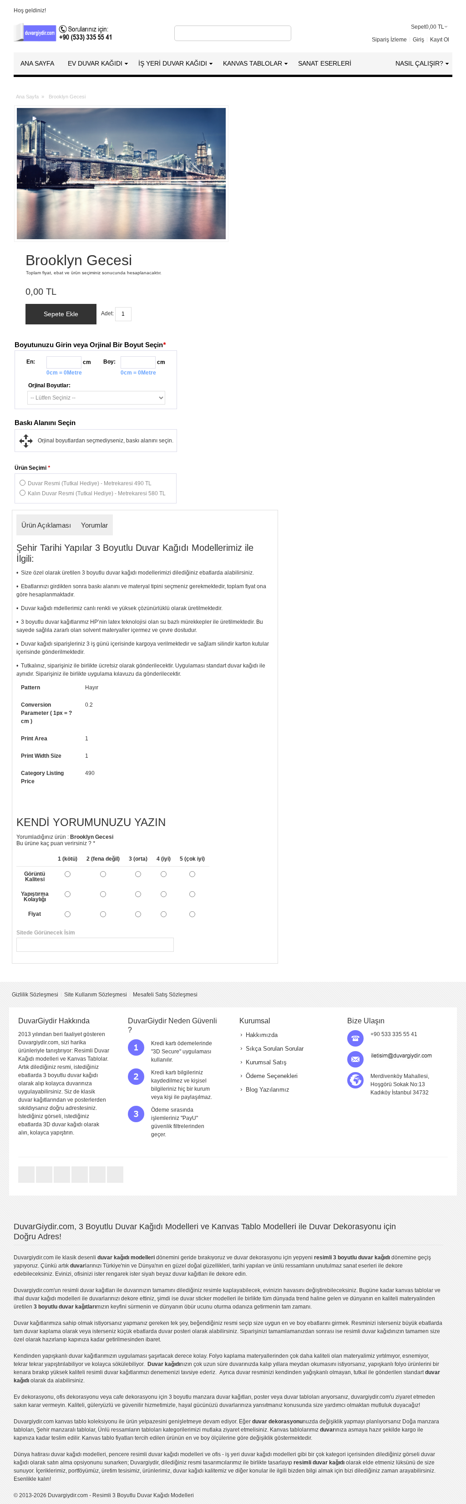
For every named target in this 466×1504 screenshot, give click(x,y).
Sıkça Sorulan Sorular (275, 1048)
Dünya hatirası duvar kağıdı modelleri (60, 1454)
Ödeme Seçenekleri (272, 1076)
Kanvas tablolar (289, 1430)
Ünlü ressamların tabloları (130, 1430)
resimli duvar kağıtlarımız (117, 1372)
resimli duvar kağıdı (368, 1331)
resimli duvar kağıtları (88, 1290)
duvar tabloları (301, 1397)
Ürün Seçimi (32, 468)
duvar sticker (196, 1298)
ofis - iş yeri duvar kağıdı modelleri (254, 1454)
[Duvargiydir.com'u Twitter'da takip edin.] (27, 1182)
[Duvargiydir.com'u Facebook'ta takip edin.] (45, 1182)
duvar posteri (174, 1331)
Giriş (418, 39)
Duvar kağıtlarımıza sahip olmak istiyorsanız (68, 1323)
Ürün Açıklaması (46, 525)
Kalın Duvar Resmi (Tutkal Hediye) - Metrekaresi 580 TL (97, 493)
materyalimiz (359, 1356)
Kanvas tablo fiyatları (107, 1438)
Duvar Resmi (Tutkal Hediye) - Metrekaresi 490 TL (90, 483)
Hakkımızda (262, 1035)
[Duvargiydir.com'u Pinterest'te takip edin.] (98, 1182)
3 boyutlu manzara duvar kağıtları (210, 1397)
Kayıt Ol (439, 39)
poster (261, 1397)
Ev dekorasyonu (34, 1397)
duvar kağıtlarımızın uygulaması (108, 1356)
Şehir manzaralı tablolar (65, 1430)
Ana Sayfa (27, 96)
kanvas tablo (411, 1290)
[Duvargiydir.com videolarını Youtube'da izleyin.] (62, 1182)
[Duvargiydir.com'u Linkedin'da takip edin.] (80, 1182)
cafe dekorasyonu (135, 1397)
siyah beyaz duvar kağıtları (175, 1274)
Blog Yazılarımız (267, 1089)
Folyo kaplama (227, 1356)
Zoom (121, 173)
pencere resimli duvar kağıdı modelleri (156, 1454)
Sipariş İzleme (389, 39)
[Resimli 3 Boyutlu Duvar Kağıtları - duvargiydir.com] (64, 33)
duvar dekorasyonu (258, 1257)
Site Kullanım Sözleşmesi (95, 994)
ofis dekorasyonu (77, 1397)
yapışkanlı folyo (387, 1364)
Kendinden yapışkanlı (40, 1356)
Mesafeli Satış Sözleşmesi (165, 994)
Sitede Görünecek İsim (145, 932)
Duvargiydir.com (34, 1257)
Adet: (107, 313)
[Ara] (283, 33)
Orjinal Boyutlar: (49, 385)
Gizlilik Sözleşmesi (35, 994)
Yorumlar (94, 525)
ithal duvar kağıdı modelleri (47, 1298)
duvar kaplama (42, 1331)
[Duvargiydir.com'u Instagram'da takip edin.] (115, 1182)
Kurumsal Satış (266, 1062)
